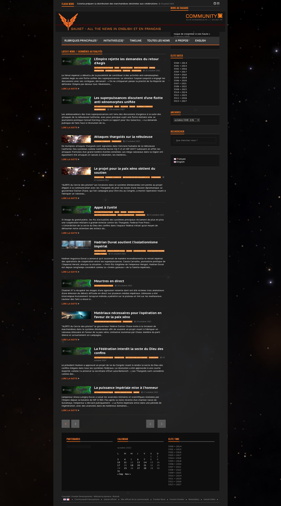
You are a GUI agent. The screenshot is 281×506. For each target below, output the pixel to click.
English (200, 40)
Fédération (99, 71)
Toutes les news (158, 40)
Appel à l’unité (105, 207)
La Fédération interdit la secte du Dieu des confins (128, 351)
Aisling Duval (100, 251)
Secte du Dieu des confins (105, 215)
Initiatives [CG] (113, 40)
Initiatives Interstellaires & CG (136, 177)
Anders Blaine (126, 68)
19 (132, 465)
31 (118, 471)
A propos (181, 40)
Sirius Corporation (126, 215)
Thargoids (136, 71)
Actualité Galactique (103, 68)
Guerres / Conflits (113, 71)
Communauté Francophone (86, 499)
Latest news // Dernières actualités (82, 51)
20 (138, 465)
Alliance (124, 106)
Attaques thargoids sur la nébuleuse (123, 137)
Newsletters (193, 499)
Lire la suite (69, 89)
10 (118, 462)
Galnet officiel (110, 499)
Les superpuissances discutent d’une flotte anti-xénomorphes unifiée (128, 100)
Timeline (136, 40)
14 (145, 462)
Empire (152, 68)
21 (145, 465)
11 (125, 462)
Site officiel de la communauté (135, 499)
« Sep (120, 474)
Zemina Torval (100, 254)
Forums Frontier (177, 499)
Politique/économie (155, 251)
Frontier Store (159, 499)
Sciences (126, 71)
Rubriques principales (80, 40)
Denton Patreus (141, 68)
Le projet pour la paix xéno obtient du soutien (124, 170)
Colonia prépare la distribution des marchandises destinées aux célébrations (117, 3)
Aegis (117, 68)
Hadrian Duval (140, 251)
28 (145, 468)
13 (138, 462)
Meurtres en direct (109, 281)
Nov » (128, 474)
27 (138, 468)
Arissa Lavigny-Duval (116, 251)
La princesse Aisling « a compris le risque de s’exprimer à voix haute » (192, 32)
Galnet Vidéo (209, 499)
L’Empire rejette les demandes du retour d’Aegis (126, 61)
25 (125, 468)
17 (118, 465)
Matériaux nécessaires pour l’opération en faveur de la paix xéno (127, 315)
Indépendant (99, 109)
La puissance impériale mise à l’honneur (126, 388)
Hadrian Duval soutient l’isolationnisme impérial (126, 244)
